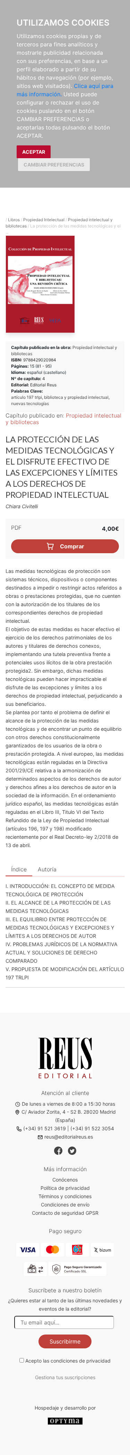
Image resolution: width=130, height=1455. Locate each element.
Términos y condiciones (65, 1196)
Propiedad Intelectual (43, 219)
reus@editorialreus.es (68, 1137)
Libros (14, 219)
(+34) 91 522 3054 (92, 1128)
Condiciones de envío (65, 1204)
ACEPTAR (33, 152)
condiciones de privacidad (81, 1361)
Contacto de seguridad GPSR (65, 1213)
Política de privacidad (65, 1188)
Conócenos (65, 1180)
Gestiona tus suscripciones (65, 1377)
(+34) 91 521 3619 (44, 1128)
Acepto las (68, 1361)
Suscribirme (65, 1341)
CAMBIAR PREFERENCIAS (54, 165)
